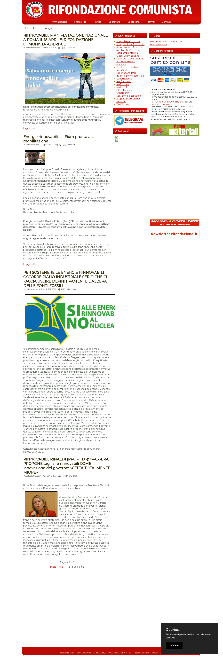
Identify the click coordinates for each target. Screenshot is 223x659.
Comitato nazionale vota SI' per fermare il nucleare (130, 61)
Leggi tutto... (30, 128)
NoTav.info (122, 87)
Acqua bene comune (128, 41)
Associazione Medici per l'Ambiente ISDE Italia (130, 49)
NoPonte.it (122, 84)
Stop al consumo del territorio (128, 100)
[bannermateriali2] (174, 130)
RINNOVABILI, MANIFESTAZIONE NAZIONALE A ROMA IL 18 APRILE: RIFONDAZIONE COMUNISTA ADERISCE (65, 39)
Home (36, 28)
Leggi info (170, 637)
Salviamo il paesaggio (128, 95)
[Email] (63, 48)
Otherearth (122, 92)
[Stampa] (59, 48)
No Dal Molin (123, 81)
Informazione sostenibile (130, 75)
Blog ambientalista (127, 52)
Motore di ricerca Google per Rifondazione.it (166, 43)
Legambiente (124, 78)
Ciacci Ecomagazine (127, 55)
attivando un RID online (165, 101)
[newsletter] (174, 234)
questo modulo (161, 104)
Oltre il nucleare (125, 90)
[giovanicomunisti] (174, 222)
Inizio (53, 566)
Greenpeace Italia (126, 72)
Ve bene (174, 645)
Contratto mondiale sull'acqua (127, 69)
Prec (60, 566)
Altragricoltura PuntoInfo (130, 44)
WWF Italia (122, 104)
